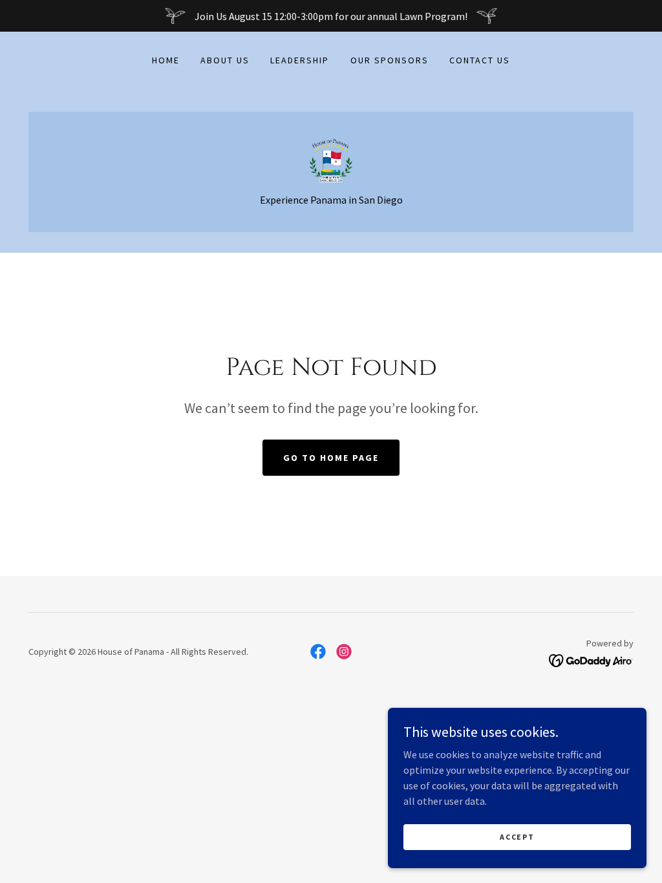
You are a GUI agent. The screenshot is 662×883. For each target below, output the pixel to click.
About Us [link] (225, 60)
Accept (517, 837)
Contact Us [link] (479, 60)
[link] (331, 159)
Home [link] (166, 60)
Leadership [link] (299, 60)
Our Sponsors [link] (389, 60)
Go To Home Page (331, 457)
